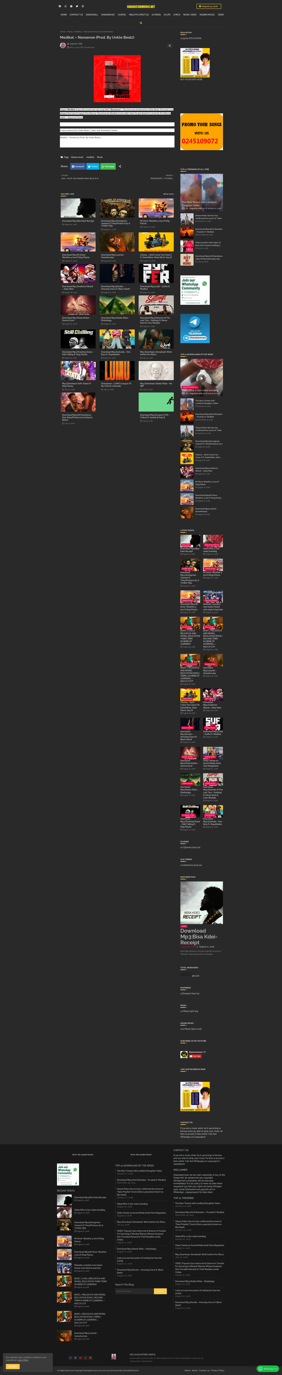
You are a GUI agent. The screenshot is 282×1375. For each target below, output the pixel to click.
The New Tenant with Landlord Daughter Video (206, 402)
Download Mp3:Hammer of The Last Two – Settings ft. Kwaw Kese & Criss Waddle (155, 320)
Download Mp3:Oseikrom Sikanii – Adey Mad (77, 287)
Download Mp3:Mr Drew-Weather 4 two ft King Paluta (75, 256)
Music (70, 32)
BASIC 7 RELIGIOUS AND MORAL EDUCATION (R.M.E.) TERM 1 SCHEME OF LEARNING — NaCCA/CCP (190, 674)
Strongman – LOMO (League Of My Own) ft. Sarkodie (116, 384)
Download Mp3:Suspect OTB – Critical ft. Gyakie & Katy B (154, 416)
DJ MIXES (156, 15)
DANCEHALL (92, 15)
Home (63, 32)
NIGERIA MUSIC (207, 15)
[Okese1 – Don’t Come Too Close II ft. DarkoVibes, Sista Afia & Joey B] (187, 458)
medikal (90, 157)
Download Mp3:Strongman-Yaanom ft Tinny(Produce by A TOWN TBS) (115, 223)
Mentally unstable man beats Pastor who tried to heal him (213, 607)
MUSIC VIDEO (190, 15)
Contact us (204, 1370)
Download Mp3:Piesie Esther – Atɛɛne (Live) (76, 319)
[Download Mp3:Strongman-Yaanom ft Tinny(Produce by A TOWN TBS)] (187, 445)
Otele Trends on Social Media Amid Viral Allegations (212, 763)
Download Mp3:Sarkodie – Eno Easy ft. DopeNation (115, 353)
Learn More (22, 1360)
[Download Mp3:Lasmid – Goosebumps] (187, 512)
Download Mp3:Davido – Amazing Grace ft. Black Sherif (115, 287)
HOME (64, 15)
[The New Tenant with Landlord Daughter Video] (187, 404)
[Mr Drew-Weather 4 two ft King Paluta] (187, 485)
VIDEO (221, 15)
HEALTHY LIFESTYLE (139, 15)
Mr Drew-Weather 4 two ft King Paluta (155, 222)
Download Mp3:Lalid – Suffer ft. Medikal (155, 287)
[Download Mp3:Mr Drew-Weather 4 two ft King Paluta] (187, 499)
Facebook (79, 166)
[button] (141, 23)
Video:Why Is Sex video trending (211, 549)
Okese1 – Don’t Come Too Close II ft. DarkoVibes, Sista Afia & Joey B (156, 256)
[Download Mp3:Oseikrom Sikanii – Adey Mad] (187, 472)
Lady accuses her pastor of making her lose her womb (139, 1259)
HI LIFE (167, 15)
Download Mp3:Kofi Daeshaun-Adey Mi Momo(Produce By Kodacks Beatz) (209, 258)
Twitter (94, 166)
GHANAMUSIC (108, 15)
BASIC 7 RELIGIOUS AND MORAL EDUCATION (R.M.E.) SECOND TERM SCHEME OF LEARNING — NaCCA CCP (212, 638)
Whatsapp (109, 166)
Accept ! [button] (13, 1366)
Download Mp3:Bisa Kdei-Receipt (78, 221)
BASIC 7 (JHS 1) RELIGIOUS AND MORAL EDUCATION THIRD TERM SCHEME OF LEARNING (190, 637)
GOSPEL (122, 15)
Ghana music (77, 157)
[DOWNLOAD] (67, 145)
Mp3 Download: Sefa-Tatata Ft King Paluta (76, 384)
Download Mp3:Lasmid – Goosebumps (113, 256)
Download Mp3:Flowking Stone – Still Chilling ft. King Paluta (78, 353)
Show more (168, 194)
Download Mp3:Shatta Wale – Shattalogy (115, 319)
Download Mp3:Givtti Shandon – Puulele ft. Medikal (209, 230)
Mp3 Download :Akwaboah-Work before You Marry (156, 353)
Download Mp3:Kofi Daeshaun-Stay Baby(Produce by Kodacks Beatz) (77, 417)
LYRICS (176, 15)
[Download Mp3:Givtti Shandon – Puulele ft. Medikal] (187, 233)
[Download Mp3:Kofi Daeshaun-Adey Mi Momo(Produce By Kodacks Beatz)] (187, 260)
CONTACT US (76, 15)
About (195, 1370)
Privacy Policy (217, 1370)
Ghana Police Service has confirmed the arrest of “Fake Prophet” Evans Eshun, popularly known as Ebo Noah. (209, 219)
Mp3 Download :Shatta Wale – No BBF (156, 384)
